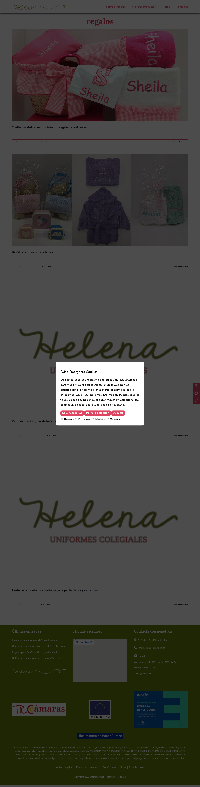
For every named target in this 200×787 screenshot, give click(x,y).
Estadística (100, 419)
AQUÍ (86, 395)
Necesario (69, 419)
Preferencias (84, 419)
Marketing (115, 419)
